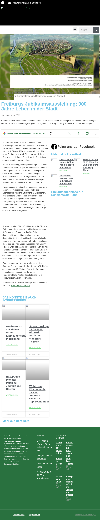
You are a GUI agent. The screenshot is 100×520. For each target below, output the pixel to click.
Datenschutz (19, 515)
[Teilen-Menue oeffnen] (96, 133)
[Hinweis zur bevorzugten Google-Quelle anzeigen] (51, 133)
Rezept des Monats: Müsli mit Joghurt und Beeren (13, 382)
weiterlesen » (64, 170)
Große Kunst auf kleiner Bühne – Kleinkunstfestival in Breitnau (69, 163)
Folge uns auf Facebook (76, 146)
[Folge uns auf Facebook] (54, 147)
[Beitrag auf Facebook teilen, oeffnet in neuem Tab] (78, 133)
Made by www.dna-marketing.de (85, 515)
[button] (75, 29)
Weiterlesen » (12, 345)
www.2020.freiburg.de (20, 286)
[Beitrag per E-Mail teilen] (87, 133)
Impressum (34, 515)
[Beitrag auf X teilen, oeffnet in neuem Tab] (69, 133)
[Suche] (96, 30)
